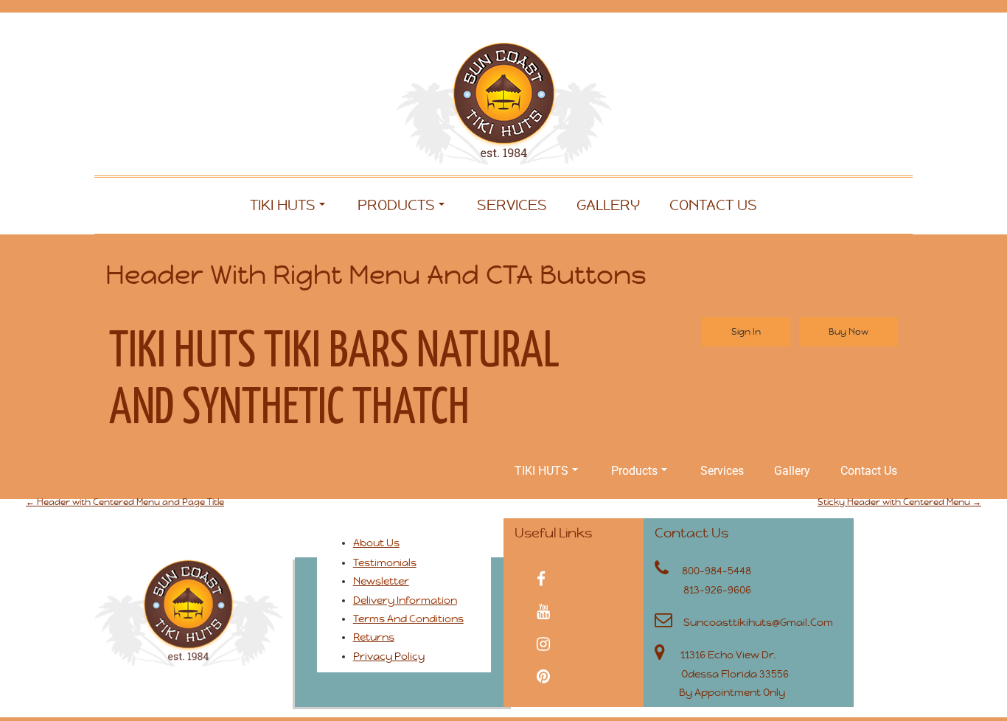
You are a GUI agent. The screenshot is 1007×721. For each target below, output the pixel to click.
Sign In (746, 332)
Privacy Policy (389, 656)
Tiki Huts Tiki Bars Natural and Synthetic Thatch (334, 381)
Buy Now (848, 332)
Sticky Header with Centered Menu (899, 502)
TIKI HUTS (283, 205)
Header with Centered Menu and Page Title (125, 502)
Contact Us (713, 205)
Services (512, 205)
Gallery (608, 205)
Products (396, 205)
